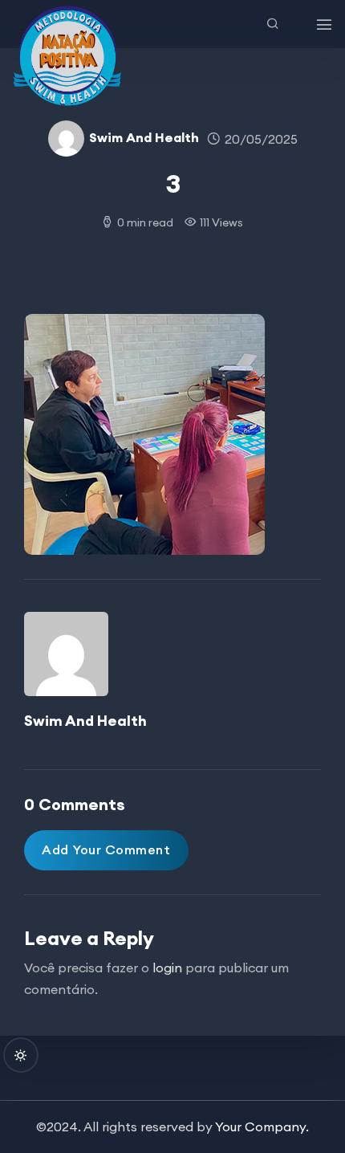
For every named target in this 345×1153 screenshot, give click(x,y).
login (167, 967)
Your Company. (262, 1126)
